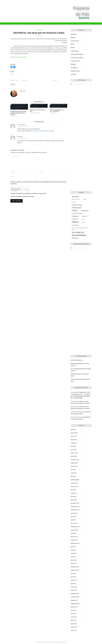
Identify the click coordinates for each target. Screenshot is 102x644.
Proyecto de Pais (75, 61)
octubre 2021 (74, 463)
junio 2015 (73, 613)
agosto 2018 (74, 530)
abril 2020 (73, 496)
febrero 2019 (74, 523)
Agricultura (75, 196)
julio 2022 (73, 446)
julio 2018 (73, 533)
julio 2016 (73, 573)
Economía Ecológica (77, 213)
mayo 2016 (74, 580)
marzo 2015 (74, 623)
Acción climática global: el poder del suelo (80, 380)
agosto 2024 (74, 433)
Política (13, 84)
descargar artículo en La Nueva (18, 57)
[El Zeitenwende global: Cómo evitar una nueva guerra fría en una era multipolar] (19, 107)
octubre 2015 (74, 600)
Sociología (73, 74)
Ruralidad (73, 64)
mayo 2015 (74, 617)
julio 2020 (73, 489)
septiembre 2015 (75, 603)
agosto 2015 (74, 607)
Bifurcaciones (74, 202)
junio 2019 (73, 516)
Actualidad (39, 29)
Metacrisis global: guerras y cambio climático (80, 364)
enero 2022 (74, 456)
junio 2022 (73, 449)
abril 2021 (73, 476)
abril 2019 (73, 520)
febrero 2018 (74, 536)
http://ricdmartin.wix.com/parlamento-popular (42, 131)
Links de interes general (77, 54)
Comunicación (76, 208)
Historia (73, 47)
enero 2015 (74, 630)
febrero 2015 (74, 627)
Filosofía (84, 216)
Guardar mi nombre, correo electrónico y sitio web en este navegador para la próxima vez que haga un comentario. (38, 182)
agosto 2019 (74, 513)
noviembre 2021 (75, 459)
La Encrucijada (74, 51)
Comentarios (23, 80)
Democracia (85, 210)
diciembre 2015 (75, 593)
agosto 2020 (74, 486)
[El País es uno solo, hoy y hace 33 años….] (39, 106)
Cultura (74, 210)
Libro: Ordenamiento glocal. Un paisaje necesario (81, 369)
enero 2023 (74, 443)
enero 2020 (74, 500)
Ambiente (73, 37)
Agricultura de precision (76, 199)
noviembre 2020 (75, 479)
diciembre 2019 (75, 503)
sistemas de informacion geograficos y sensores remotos (80, 229)
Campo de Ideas (77, 205)
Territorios (75, 238)
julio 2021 (73, 469)
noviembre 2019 (75, 506)
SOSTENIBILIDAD (78, 232)
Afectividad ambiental (76, 360)
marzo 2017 (74, 560)
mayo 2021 (74, 473)
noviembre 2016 (75, 570)
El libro (72, 44)
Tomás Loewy (14, 80)
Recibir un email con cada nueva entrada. (23, 196)
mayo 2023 (74, 439)
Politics (83, 219)
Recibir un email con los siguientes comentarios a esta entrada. (29, 193)
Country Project (75, 41)
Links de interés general (77, 57)
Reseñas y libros (75, 225)
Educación (75, 216)
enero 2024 (74, 436)
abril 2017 (73, 556)
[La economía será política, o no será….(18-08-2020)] (58, 106)
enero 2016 (74, 590)
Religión (83, 222)
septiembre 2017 (75, 543)
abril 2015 (73, 620)
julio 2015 (73, 610)
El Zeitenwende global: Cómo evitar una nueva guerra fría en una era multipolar (18, 113)
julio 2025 (73, 429)
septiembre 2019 (75, 510)
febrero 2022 (74, 453)
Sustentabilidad (79, 235)
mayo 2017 (74, 553)
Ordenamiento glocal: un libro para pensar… (80, 375)
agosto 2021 (74, 466)
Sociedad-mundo (75, 71)
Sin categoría (74, 67)
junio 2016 (73, 577)
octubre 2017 (74, 540)
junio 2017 (73, 550)
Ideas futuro (75, 219)
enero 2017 (74, 563)
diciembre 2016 (75, 567)
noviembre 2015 (75, 597)
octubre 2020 (74, 483)
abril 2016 (73, 583)
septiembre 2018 (75, 526)
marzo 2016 (74, 587)
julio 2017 (73, 546)
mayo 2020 (74, 493)
